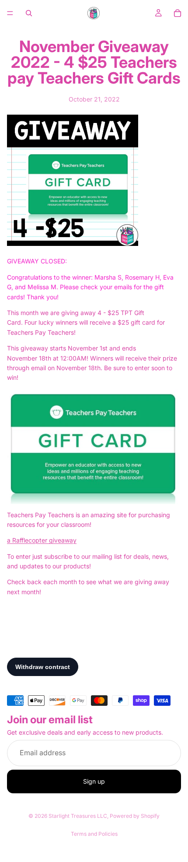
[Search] (28, 13)
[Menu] (10, 13)
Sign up (94, 781)
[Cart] (177, 13)
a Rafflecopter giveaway (42, 540)
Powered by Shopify (135, 816)
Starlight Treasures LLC (78, 816)
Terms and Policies (94, 833)
